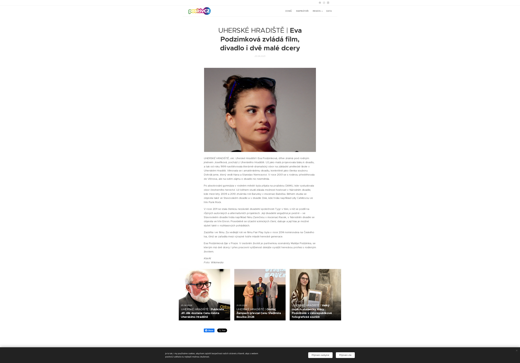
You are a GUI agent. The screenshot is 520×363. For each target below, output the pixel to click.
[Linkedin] (328, 2)
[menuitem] (289, 11)
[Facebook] (320, 2)
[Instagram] (324, 2)
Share (210, 330)
